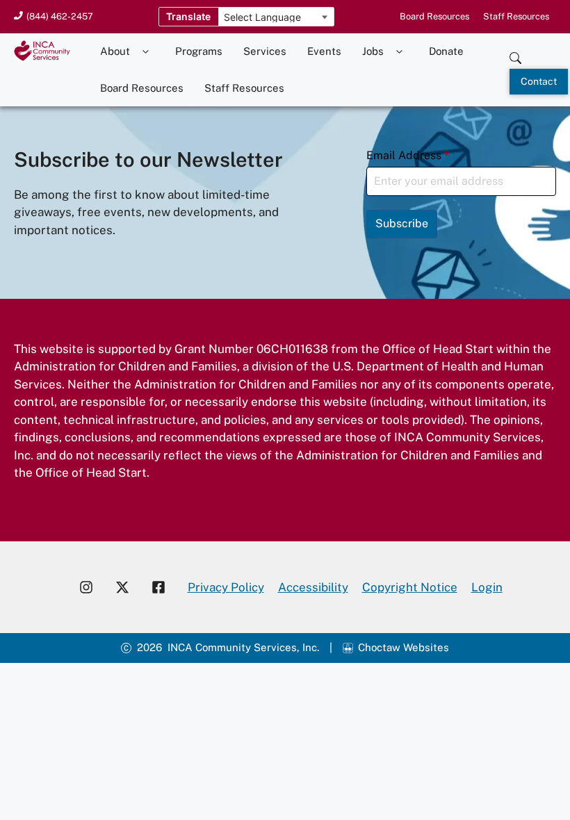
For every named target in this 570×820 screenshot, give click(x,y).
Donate (446, 51)
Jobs (373, 51)
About (115, 51)
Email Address (408, 155)
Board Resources (434, 16)
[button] (145, 52)
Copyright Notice (409, 587)
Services (264, 51)
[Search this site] (515, 54)
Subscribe (401, 223)
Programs (198, 51)
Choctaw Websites (403, 647)
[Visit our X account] (122, 587)
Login (487, 587)
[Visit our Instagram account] (86, 587)
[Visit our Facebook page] (164, 587)
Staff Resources (516, 16)
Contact (539, 81)
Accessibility (313, 587)
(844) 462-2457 (59, 16)
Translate (188, 16)
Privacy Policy (226, 587)
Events (324, 51)
